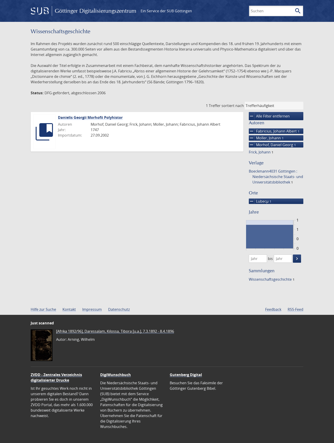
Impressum (92, 309)
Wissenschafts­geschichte (271, 279)
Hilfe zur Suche (43, 309)
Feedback (273, 309)
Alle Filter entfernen (269, 116)
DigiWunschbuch (115, 374)
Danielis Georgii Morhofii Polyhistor (90, 117)
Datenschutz (119, 309)
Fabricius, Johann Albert (274, 131)
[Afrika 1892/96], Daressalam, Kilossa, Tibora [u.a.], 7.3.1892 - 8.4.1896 (115, 331)
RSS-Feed (295, 309)
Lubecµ (260, 201)
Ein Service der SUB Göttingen (166, 10)
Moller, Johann (266, 138)
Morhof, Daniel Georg (272, 145)
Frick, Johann (261, 152)
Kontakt (69, 309)
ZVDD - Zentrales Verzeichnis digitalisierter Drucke (56, 377)
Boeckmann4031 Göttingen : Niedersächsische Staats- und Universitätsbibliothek (276, 177)
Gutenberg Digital (186, 374)
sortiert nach (233, 105)
